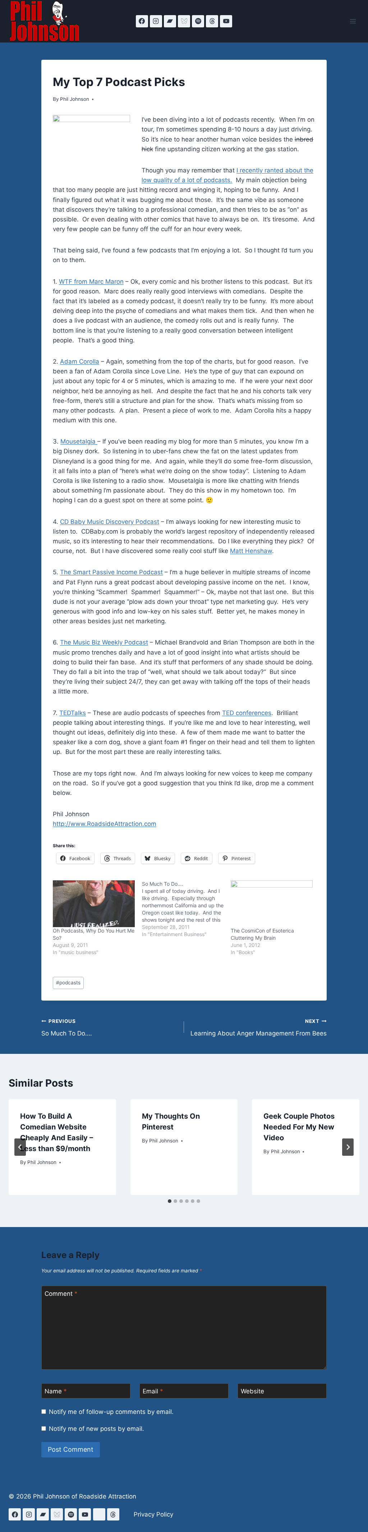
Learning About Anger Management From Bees (258, 1027)
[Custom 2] (99, 1514)
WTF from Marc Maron (91, 281)
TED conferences (246, 712)
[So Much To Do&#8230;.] (186, 909)
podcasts (68, 982)
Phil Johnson (74, 99)
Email (153, 1391)
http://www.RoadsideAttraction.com (104, 823)
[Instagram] (156, 21)
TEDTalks (72, 712)
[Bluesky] (184, 21)
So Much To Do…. (66, 1027)
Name (56, 1391)
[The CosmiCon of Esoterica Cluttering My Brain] (272, 903)
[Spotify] (198, 21)
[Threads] (212, 21)
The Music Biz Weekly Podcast (104, 642)
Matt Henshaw (251, 550)
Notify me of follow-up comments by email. (111, 1411)
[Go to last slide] (20, 1147)
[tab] (169, 1201)
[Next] (348, 1147)
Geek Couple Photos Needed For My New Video (299, 1127)
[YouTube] (226, 21)
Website (252, 1391)
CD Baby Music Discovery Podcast (109, 521)
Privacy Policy (153, 1514)
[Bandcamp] (170, 21)
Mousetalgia (78, 441)
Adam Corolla (79, 361)
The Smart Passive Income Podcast (111, 572)
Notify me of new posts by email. (96, 1428)
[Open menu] (352, 21)
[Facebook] (142, 21)
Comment (61, 1293)
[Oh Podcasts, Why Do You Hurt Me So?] (94, 903)
